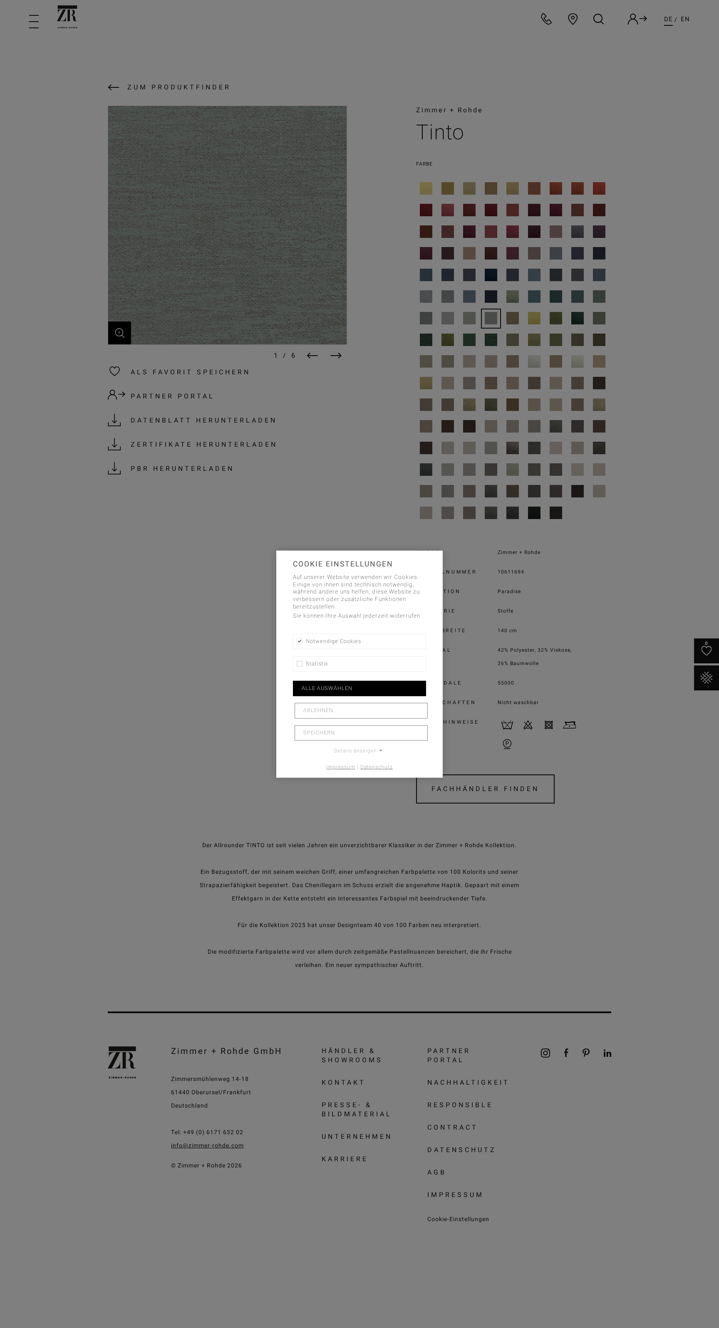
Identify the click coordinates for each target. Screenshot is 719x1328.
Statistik (317, 664)
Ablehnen (318, 710)
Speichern (319, 733)
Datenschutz (376, 767)
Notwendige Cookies (333, 641)
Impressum (340, 767)
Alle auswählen (327, 688)
